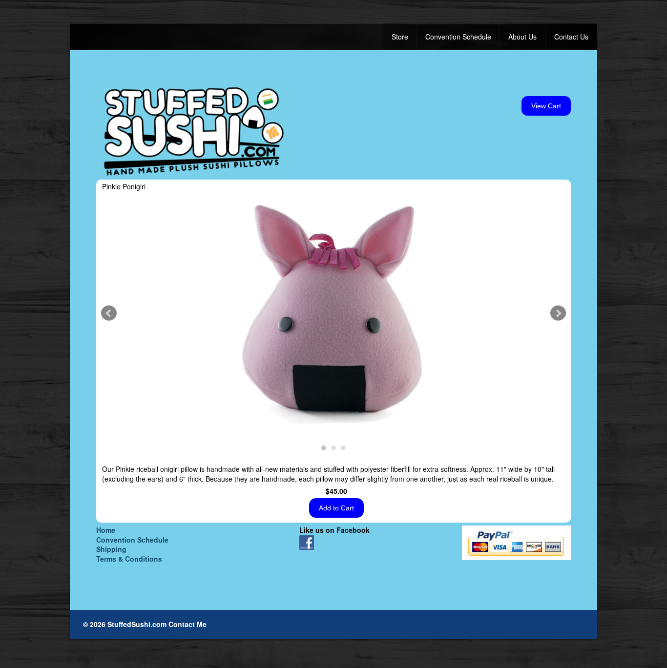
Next (558, 313)
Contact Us (571, 36)
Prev (109, 313)
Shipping (111, 549)
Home (105, 530)
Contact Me (187, 624)
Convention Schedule (458, 36)
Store (400, 36)
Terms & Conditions (129, 559)
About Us (522, 36)
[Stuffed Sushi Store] (192, 128)
